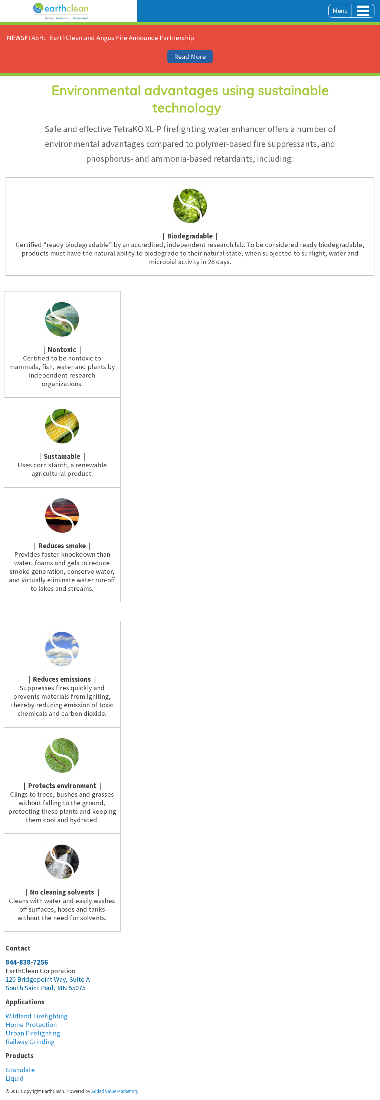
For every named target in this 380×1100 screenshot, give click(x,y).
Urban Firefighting (33, 1033)
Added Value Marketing (114, 1091)
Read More (190, 56)
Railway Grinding (30, 1041)
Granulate (20, 1070)
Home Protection (31, 1024)
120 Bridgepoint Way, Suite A (48, 979)
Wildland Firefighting (37, 1016)
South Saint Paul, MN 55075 (45, 988)
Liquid (15, 1078)
